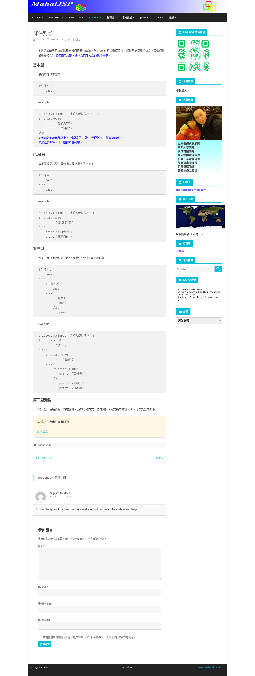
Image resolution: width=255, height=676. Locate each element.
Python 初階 (44, 444)
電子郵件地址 (45, 603)
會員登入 (181, 90)
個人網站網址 (44, 620)
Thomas (40, 39)
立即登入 (42, 431)
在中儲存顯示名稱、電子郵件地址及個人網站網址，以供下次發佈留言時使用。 (89, 637)
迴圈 (159, 458)
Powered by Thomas (209, 667)
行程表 (180, 251)
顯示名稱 (43, 587)
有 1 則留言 (74, 39)
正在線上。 (190, 234)
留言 (41, 545)
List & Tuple (45, 458)
